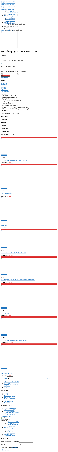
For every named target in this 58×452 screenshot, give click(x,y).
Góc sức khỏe (8, 22)
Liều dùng (3, 87)
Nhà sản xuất (4, 90)
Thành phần (4, 84)
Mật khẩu (3, 444)
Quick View (4, 155)
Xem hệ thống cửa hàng (50, 378)
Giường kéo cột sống (6, 193)
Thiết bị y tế (7, 15)
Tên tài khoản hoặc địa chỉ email (10, 441)
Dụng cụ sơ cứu (11, 21)
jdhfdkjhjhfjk (5, 378)
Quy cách (3, 88)
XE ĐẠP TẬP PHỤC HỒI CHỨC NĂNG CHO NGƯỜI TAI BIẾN (18, 280)
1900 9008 (6, 416)
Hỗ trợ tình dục (11, 11)
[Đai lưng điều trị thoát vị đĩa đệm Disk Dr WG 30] (9, 246)
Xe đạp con (4, 225)
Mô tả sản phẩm (5, 83)
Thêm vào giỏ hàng (5, 75)
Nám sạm (6, 393)
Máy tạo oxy (7, 402)
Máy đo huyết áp (8, 397)
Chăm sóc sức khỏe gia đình (11, 382)
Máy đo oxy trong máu (9, 398)
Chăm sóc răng (8, 400)
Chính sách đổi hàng (9, 411)
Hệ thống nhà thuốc (9, 23)
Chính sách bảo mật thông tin (11, 412)
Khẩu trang (10, 18)
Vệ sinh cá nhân (11, 14)
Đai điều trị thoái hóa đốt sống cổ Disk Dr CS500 (14, 160)
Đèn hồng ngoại (5, 313)
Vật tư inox (6, 387)
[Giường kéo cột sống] (10, 187)
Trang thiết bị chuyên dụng (11, 384)
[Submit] (4, 28)
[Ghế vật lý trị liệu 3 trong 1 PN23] (10, 367)
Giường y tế (7, 383)
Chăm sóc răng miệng (12, 12)
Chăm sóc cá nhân (9, 10)
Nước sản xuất (5, 91)
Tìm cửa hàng (4, 77)
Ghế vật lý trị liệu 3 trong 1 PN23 (9, 373)
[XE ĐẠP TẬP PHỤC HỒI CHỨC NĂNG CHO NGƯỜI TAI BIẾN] (9, 273)
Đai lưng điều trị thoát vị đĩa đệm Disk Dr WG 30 (13, 253)
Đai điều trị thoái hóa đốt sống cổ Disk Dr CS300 (14, 340)
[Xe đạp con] (10, 219)
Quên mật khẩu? (5, 450)
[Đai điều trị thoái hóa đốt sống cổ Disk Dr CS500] (9, 153)
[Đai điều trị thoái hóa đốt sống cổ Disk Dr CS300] (9, 333)
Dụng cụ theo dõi (11, 19)
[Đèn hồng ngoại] (10, 306)
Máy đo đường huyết (9, 396)
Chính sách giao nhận (9, 410)
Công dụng (4, 86)
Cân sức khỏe (7, 394)
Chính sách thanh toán (10, 408)
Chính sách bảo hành (9, 414)
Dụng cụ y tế (10, 17)
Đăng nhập (15, 447)
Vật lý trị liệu (10, 30)
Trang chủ (3, 30)
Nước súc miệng (8, 401)
